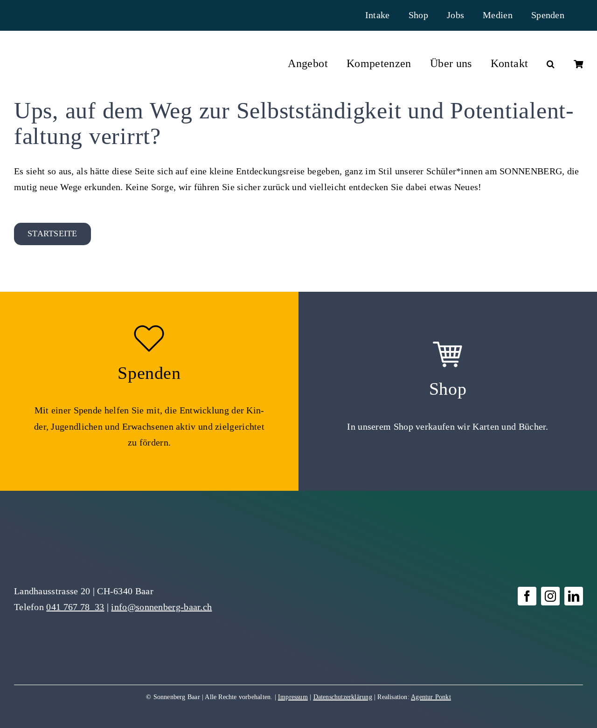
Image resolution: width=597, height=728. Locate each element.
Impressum (293, 697)
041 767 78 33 (75, 607)
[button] (551, 64)
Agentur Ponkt (431, 697)
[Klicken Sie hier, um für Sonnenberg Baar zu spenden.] (149, 391)
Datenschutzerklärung (342, 697)
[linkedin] (573, 596)
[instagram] (550, 596)
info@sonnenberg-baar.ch (161, 607)
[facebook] (527, 596)
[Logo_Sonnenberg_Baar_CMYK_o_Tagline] (62, 59)
